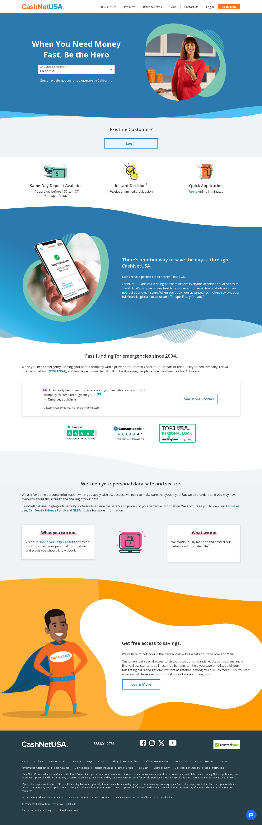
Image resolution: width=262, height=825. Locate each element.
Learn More (141, 684)
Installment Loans (103, 767)
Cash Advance (61, 767)
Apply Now (229, 6)
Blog (115, 761)
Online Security (161, 767)
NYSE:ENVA (57, 371)
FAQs (173, 7)
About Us (102, 761)
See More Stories (199, 399)
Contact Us (191, 7)
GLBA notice (82, 510)
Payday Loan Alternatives (35, 767)
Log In (210, 7)
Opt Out (223, 761)
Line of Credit (125, 767)
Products (129, 7)
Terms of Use (181, 761)
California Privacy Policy (47, 510)
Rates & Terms (152, 7)
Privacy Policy (130, 761)
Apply (193, 191)
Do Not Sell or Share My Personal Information (199, 767)
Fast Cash (143, 767)
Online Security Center (55, 542)
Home (25, 761)
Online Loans (82, 767)
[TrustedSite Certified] (226, 744)
